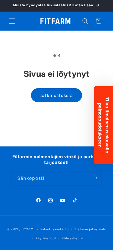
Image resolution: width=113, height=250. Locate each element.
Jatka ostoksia (56, 95)
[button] (12, 21)
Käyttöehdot (45, 238)
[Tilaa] (95, 178)
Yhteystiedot (72, 238)
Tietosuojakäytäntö (90, 229)
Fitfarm (27, 229)
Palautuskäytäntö (54, 229)
